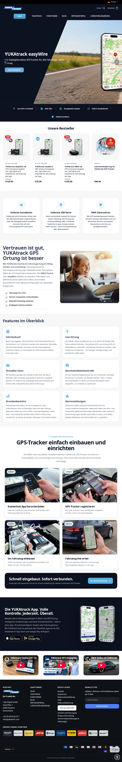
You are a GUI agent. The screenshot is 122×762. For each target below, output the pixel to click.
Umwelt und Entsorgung (67, 713)
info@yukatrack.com (11, 719)
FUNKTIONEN (51, 16)
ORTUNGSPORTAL (78, 16)
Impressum (62, 694)
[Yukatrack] (13, 8)
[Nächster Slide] (117, 62)
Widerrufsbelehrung (65, 703)
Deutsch (113, 2)
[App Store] (13, 638)
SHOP (19, 16)
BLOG (64, 16)
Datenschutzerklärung (66, 697)
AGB (59, 700)
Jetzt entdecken (60, 72)
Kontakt (61, 691)
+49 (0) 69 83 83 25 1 (11, 716)
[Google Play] (32, 638)
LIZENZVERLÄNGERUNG (100, 16)
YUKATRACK (37, 16)
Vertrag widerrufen (67, 708)
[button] (117, 757)
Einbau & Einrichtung (66, 716)
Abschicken (102, 706)
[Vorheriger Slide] (5, 62)
